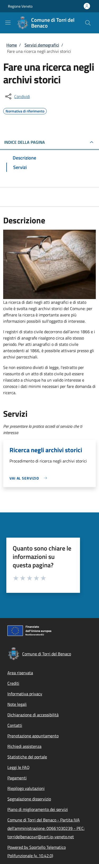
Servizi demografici (42, 45)
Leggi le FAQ (18, 767)
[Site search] (88, 23)
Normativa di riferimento (25, 110)
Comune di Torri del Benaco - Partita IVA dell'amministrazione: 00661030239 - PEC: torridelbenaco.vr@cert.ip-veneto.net (45, 828)
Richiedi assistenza (24, 746)
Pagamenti (17, 778)
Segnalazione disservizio (29, 799)
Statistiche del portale (27, 757)
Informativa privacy (24, 694)
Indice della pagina (24, 142)
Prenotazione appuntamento (33, 736)
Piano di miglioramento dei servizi (37, 809)
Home (11, 45)
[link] (30, 478)
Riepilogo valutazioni (26, 788)
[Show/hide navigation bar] (8, 22)
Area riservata (20, 673)
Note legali (17, 704)
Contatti (14, 725)
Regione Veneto (20, 6)
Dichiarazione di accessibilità (33, 715)
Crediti (13, 683)
